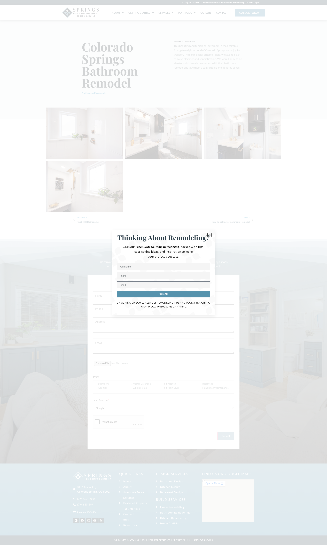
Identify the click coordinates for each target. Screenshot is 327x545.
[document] (163, 272)
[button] (209, 235)
